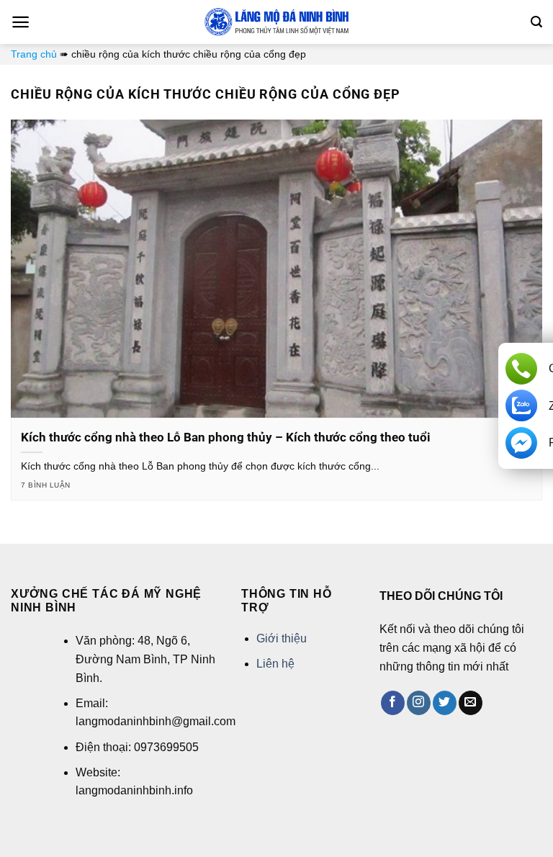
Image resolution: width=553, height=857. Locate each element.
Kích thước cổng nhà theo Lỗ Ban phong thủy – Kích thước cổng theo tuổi (226, 437)
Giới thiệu (281, 638)
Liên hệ (275, 664)
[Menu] (20, 22)
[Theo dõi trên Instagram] (419, 703)
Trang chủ (34, 54)
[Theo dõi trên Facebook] (393, 703)
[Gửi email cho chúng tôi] (470, 703)
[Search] (536, 22)
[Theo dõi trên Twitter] (445, 703)
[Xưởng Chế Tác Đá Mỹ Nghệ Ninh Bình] (276, 21)
